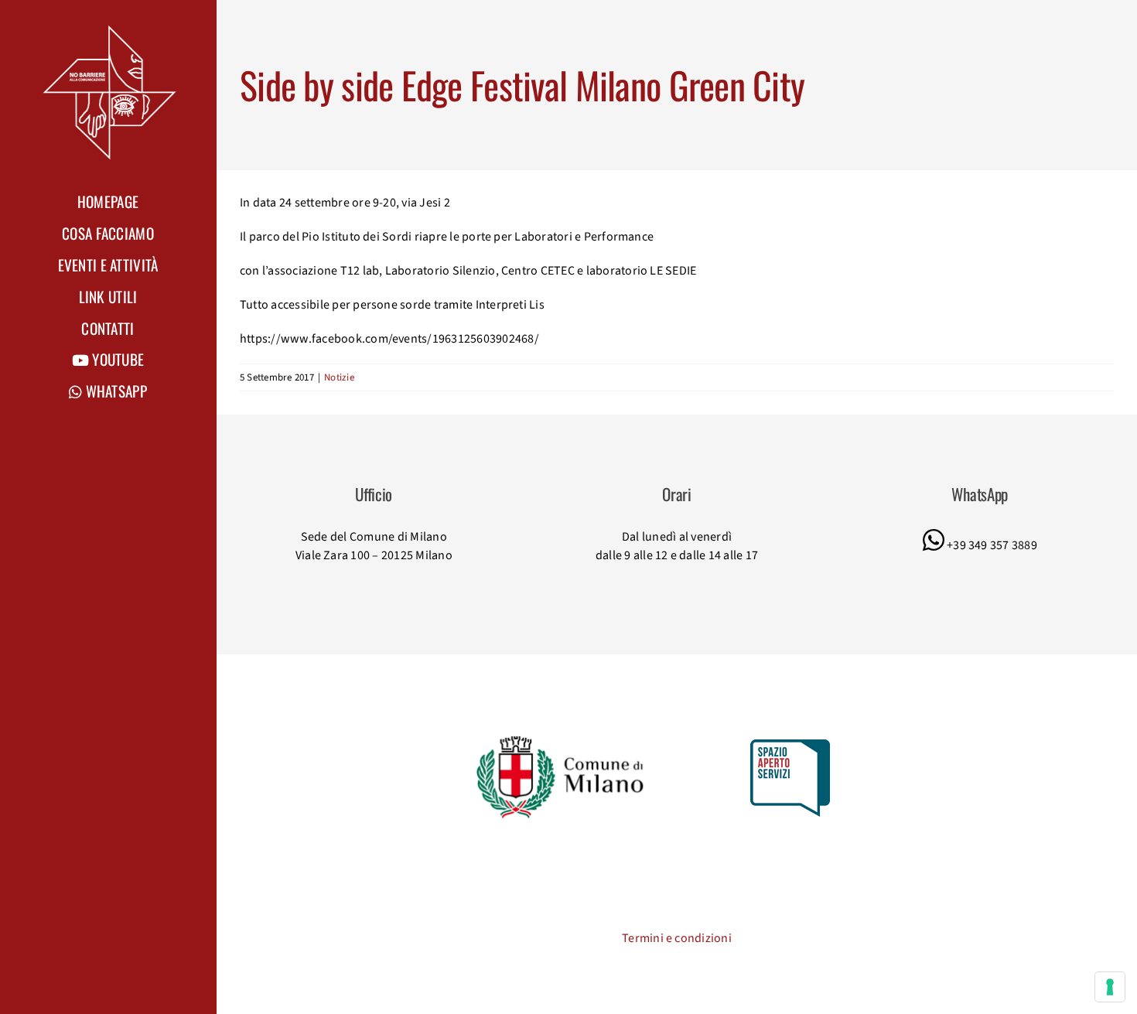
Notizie (339, 377)
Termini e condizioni (677, 938)
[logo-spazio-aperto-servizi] (790, 745)
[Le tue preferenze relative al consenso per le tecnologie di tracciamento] (1110, 987)
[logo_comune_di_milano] (563, 737)
